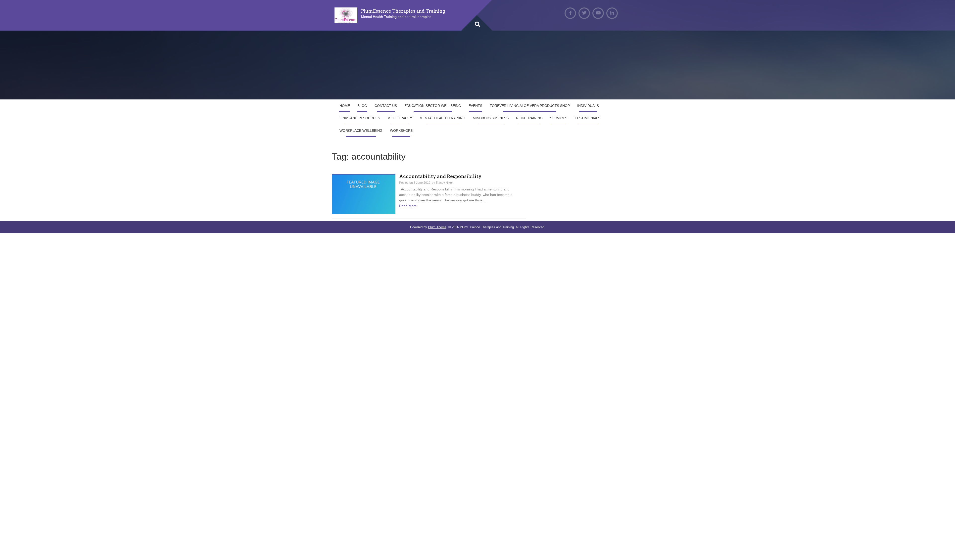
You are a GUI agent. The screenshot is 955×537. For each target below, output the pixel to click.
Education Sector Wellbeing (432, 106)
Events (475, 106)
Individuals (588, 106)
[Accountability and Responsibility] (363, 194)
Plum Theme (437, 227)
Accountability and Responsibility (440, 176)
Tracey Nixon (445, 182)
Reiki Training (529, 118)
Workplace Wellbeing (360, 131)
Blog (362, 106)
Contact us (386, 106)
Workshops (401, 131)
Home (344, 106)
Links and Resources (359, 118)
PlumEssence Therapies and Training (403, 11)
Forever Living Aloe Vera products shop (530, 106)
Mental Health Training (442, 118)
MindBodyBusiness (491, 118)
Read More (408, 206)
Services (558, 118)
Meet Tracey (399, 118)
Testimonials (587, 118)
